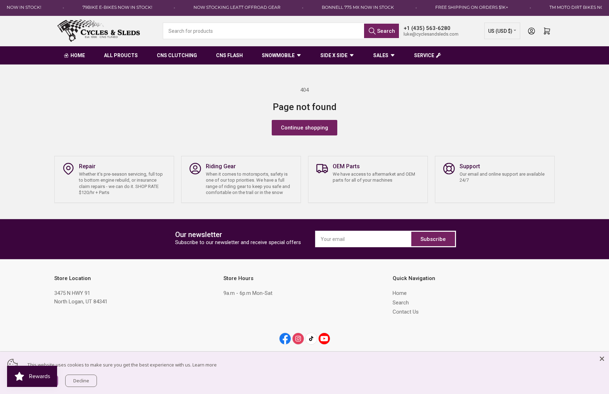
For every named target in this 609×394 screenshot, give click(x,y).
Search (401, 302)
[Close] (601, 358)
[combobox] (281, 31)
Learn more (204, 365)
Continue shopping (304, 128)
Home (400, 293)
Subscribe (433, 239)
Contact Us (406, 312)
